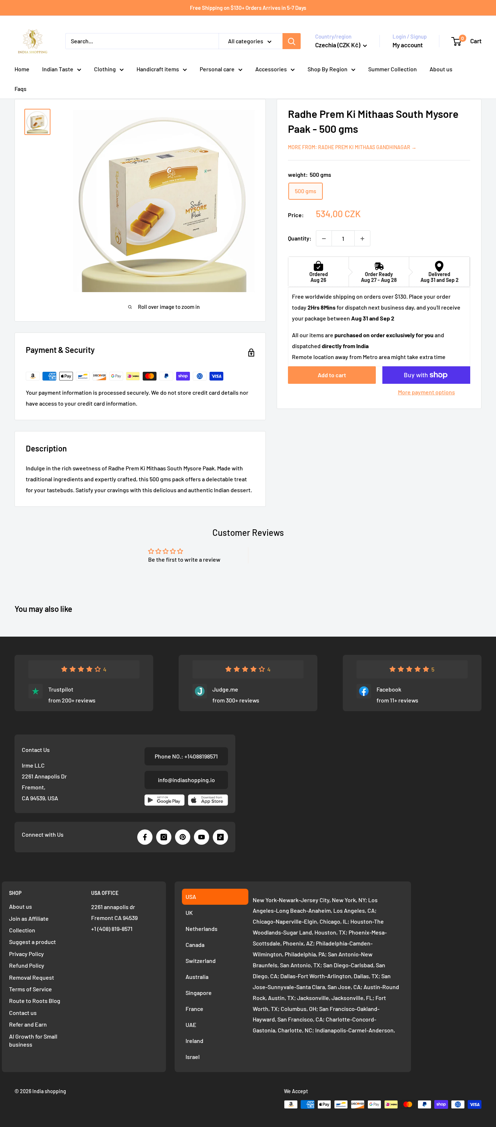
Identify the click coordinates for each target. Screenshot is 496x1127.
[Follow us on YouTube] (201, 837)
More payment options (426, 392)
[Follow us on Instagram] (163, 837)
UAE (191, 1024)
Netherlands (201, 928)
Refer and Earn (28, 1024)
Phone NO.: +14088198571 (186, 756)
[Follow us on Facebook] (145, 837)
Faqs (21, 88)
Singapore (199, 992)
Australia (197, 976)
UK (189, 912)
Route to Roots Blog (34, 1000)
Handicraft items (158, 68)
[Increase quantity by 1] (362, 238)
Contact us (23, 1012)
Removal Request (31, 977)
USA (191, 896)
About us (441, 68)
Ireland (194, 1040)
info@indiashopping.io (186, 779)
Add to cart (332, 374)
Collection (22, 930)
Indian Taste (57, 68)
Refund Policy (26, 965)
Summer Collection (392, 68)
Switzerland (201, 960)
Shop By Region (327, 68)
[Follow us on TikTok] (220, 837)
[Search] (291, 41)
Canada (195, 944)
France (194, 1008)
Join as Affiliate (29, 918)
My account (408, 44)
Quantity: (300, 238)
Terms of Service (30, 988)
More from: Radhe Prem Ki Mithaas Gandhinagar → (352, 147)
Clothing (105, 68)
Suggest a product (32, 941)
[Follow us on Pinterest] (182, 837)
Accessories (271, 68)
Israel (193, 1056)
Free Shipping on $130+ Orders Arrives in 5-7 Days (248, 7)
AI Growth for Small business (33, 1040)
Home (22, 68)
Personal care (217, 68)
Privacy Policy (26, 953)
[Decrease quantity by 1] (324, 238)
